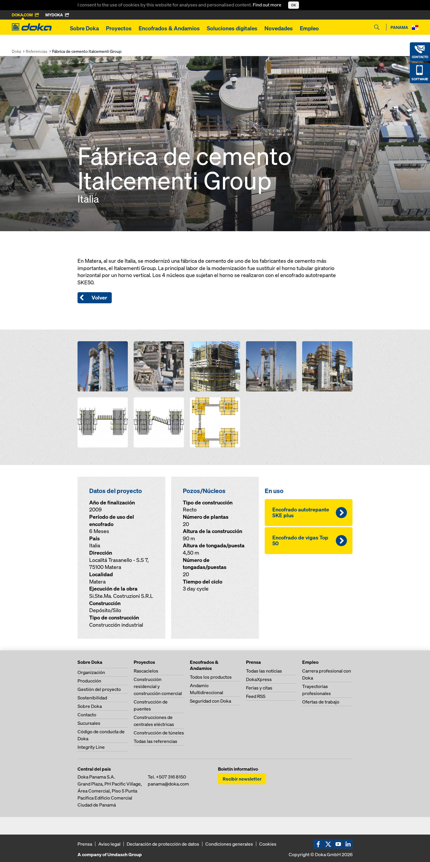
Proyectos (119, 28)
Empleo (309, 28)
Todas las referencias (155, 741)
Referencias (36, 51)
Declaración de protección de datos (163, 844)
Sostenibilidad (92, 697)
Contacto (87, 714)
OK (293, 5)
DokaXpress (259, 679)
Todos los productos (211, 677)
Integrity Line (91, 747)
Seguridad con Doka (210, 701)
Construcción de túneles (159, 732)
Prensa (85, 844)
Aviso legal (109, 844)
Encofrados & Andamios (169, 28)
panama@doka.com (168, 784)
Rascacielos (146, 671)
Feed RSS (255, 696)
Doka (16, 51)
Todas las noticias (264, 671)
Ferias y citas (259, 688)
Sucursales (89, 723)
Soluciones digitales (232, 28)
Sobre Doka (84, 28)
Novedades (278, 28)
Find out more (267, 4)
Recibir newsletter (242, 779)
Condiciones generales (229, 844)
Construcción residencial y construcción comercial (158, 686)
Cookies (267, 844)
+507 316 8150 (171, 777)
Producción (89, 681)
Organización (91, 672)
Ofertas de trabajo (320, 702)
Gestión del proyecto (99, 689)
